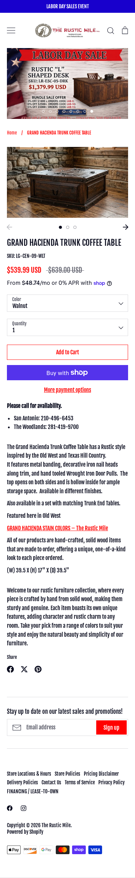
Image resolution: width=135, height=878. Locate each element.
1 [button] (43, 111)
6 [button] (77, 111)
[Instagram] (23, 808)
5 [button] (71, 111)
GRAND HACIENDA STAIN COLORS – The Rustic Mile (57, 528)
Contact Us (51, 782)
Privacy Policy (111, 782)
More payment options (67, 389)
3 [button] (57, 111)
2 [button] (50, 111)
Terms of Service (80, 782)
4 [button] (64, 111)
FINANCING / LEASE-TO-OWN (32, 791)
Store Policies (67, 774)
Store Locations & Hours (29, 774)
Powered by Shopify (25, 832)
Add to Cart (67, 352)
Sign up (111, 727)
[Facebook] (10, 808)
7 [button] (84, 111)
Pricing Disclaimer (101, 774)
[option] (67, 83)
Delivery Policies (22, 782)
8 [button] (91, 111)
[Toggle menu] (11, 30)
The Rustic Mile (56, 825)
